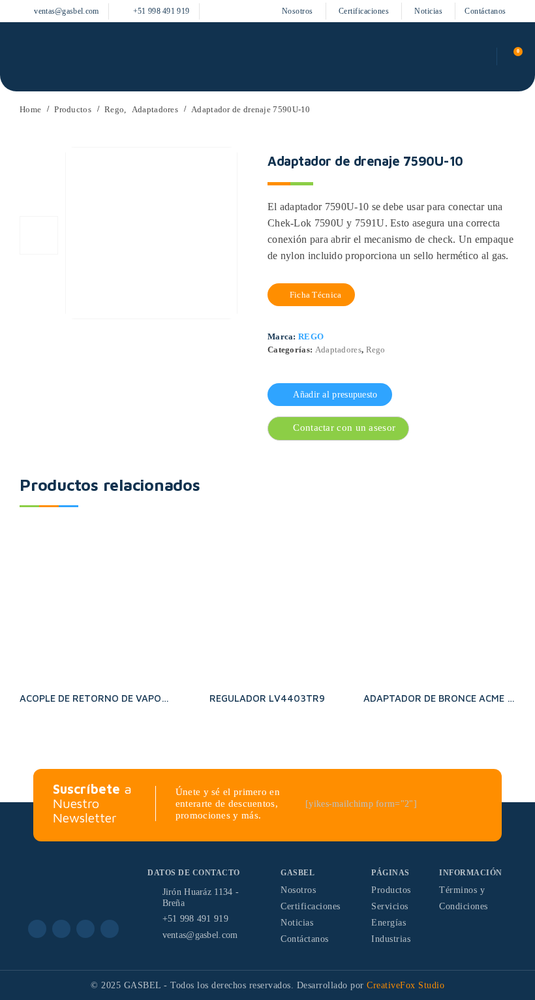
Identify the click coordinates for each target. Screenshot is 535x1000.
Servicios (389, 906)
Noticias (428, 11)
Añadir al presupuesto (335, 394)
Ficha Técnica (314, 295)
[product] (96, 605)
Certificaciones (364, 11)
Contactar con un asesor (344, 427)
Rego (311, 336)
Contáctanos (485, 11)
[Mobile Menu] (25, 56)
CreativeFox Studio (405, 985)
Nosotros (297, 11)
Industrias (390, 939)
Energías (388, 923)
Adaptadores (338, 349)
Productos (391, 890)
